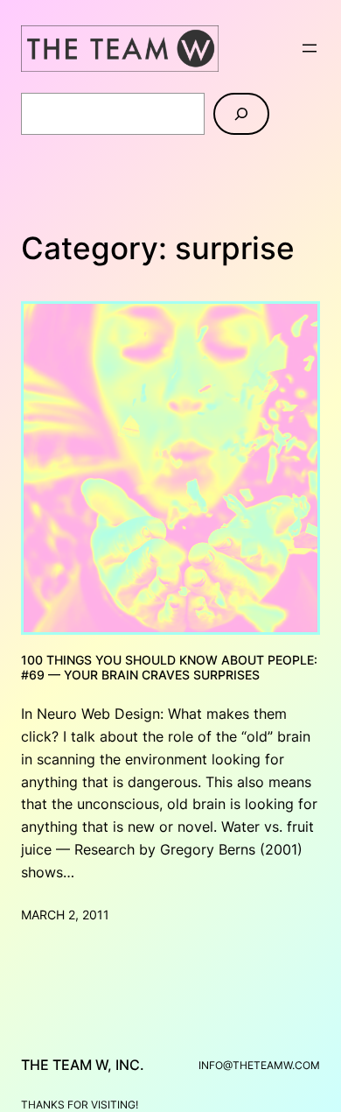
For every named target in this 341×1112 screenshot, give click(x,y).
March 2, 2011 (65, 914)
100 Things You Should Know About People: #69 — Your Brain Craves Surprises (169, 667)
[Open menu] (309, 48)
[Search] (241, 114)
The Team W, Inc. (82, 1064)
